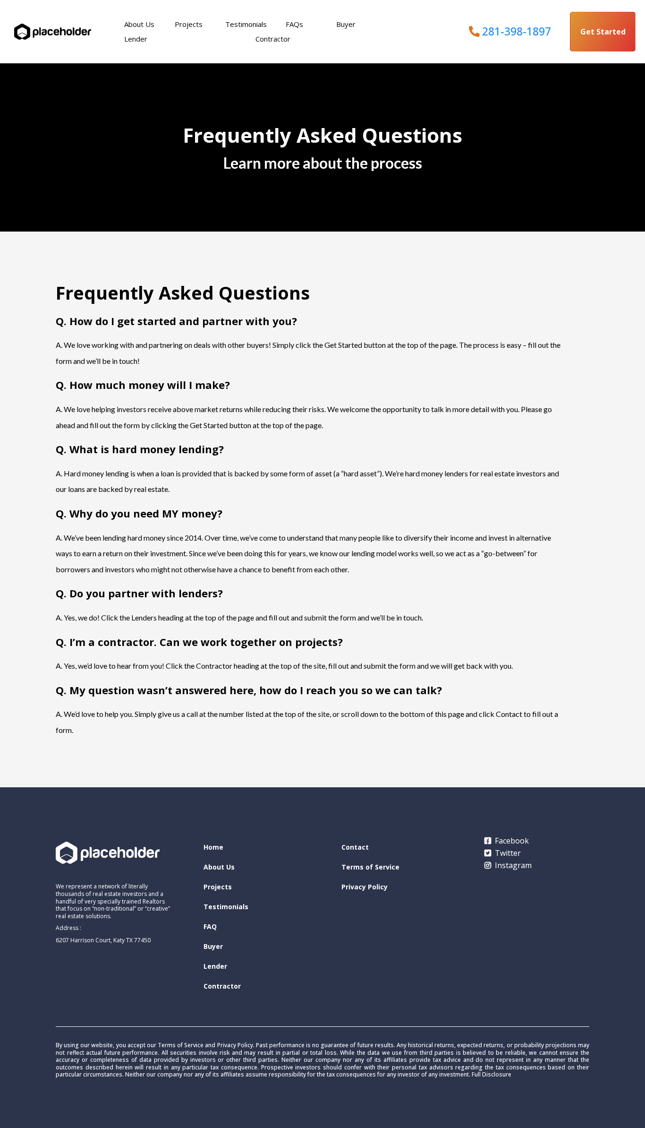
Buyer (346, 24)
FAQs (294, 24)
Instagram (513, 865)
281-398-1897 (516, 31)
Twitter (508, 853)
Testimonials (246, 24)
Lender (135, 38)
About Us (139, 24)
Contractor (272, 38)
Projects (189, 24)
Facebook (512, 840)
